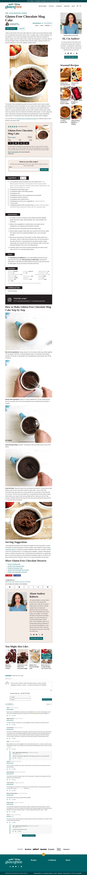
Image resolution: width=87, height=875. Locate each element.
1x (18, 178)
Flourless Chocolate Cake (15, 568)
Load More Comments (28, 835)
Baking (7, 581)
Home (6, 13)
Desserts (24, 13)
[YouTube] (33, 634)
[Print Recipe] (26, 143)
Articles (51, 6)
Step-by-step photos (13, 152)
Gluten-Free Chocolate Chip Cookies (18, 570)
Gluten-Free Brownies (14, 564)
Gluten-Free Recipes (15, 13)
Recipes (34, 860)
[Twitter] (39, 634)
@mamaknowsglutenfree (24, 301)
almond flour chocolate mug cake (26, 118)
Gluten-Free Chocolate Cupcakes (17, 572)
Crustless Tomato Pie (63, 121)
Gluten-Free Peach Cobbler (64, 102)
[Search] (80, 6)
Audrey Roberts (15, 23)
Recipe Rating (15, 693)
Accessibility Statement (48, 873)
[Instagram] (31, 634)
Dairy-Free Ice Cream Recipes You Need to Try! (46, 666)
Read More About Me (36, 638)
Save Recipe (44, 169)
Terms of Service (66, 873)
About (73, 6)
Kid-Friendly (28, 581)
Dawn (20, 753)
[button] (33, 23)
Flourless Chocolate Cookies (8, 666)
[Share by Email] (21, 143)
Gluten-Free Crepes (75, 83)
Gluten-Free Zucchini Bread (65, 83)
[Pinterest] (42, 634)
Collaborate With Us (38, 873)
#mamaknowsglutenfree (39, 301)
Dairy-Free (11, 581)
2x (21, 178)
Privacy (55, 873)
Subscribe (67, 6)
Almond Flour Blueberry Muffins (75, 122)
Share (21, 28)
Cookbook (59, 6)
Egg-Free (22, 581)
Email (11, 167)
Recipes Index (43, 6)
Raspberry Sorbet (74, 102)
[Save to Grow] (10, 143)
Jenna (20, 827)
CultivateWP (78, 873)
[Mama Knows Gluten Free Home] (13, 6)
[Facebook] (36, 634)
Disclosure (60, 873)
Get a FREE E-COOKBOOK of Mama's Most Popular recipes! (43, 1)
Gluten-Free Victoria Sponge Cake (34, 666)
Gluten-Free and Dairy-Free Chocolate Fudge (22, 666)
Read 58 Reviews (48, 23)
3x (24, 178)
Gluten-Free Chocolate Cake (16, 566)
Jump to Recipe (10, 28)
